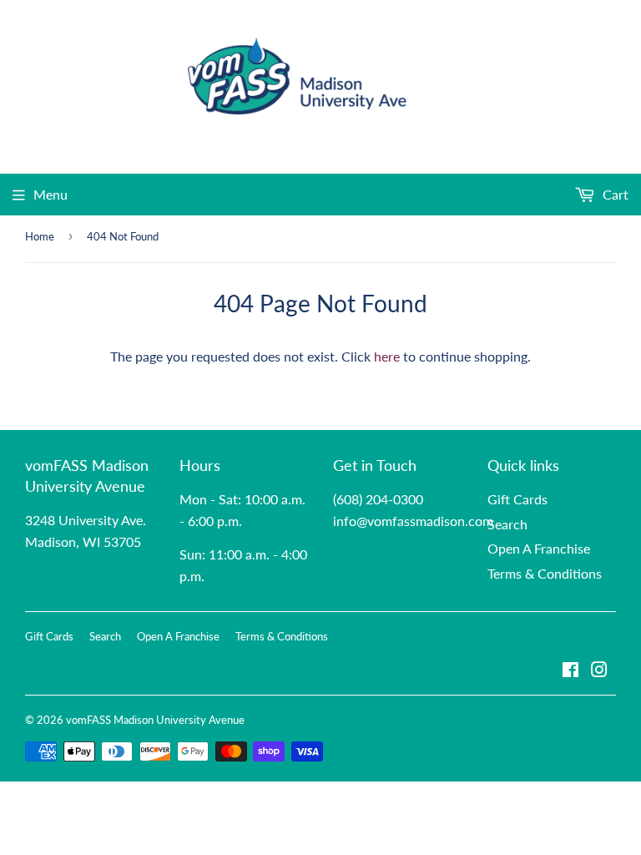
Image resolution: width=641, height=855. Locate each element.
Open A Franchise (538, 548)
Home (39, 236)
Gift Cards (517, 499)
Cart (613, 194)
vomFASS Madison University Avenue (155, 719)
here (387, 356)
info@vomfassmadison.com (413, 521)
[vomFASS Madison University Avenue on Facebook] (570, 671)
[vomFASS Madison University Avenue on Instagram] (599, 671)
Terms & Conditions (544, 573)
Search (507, 524)
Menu (50, 194)
